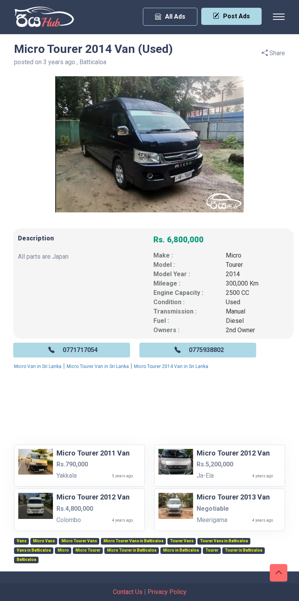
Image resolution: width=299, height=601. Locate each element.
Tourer (234, 264)
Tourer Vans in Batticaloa (224, 541)
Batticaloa (26, 560)
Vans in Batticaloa (34, 550)
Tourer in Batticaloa (243, 550)
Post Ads (236, 16)
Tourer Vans (181, 541)
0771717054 (80, 350)
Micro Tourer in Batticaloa (132, 550)
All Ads (175, 16)
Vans (21, 541)
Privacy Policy (167, 592)
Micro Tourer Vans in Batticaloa (134, 541)
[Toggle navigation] (279, 16)
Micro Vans (44, 541)
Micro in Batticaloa (181, 550)
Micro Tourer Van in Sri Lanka (98, 366)
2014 (233, 274)
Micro (233, 255)
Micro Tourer (88, 550)
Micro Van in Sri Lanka (38, 366)
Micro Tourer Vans (79, 541)
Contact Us (127, 592)
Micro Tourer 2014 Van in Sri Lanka (171, 366)
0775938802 (206, 350)
